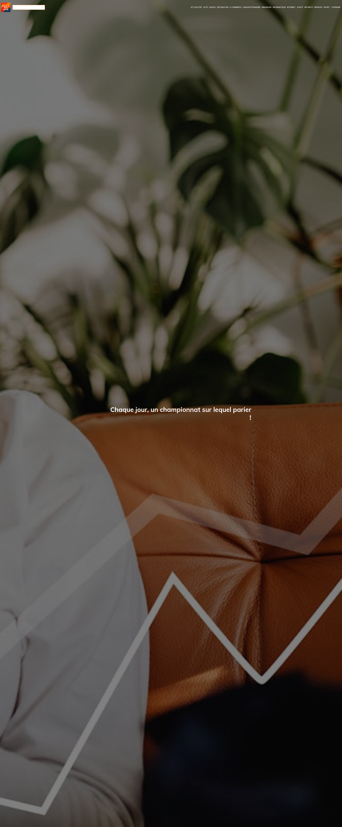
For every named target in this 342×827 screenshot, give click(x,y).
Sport (327, 7)
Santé (300, 7)
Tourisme (335, 7)
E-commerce (235, 7)
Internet (291, 7)
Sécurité (308, 7)
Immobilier (266, 7)
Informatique (279, 7)
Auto (205, 7)
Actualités (196, 7)
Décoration (222, 7)
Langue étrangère (251, 7)
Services (318, 7)
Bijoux (213, 7)
